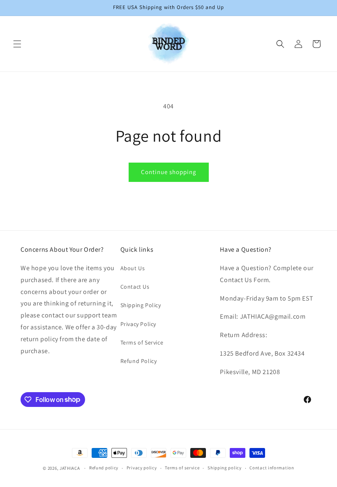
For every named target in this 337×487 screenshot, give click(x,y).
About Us (132, 268)
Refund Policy (138, 361)
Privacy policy (142, 468)
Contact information (271, 468)
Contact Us (135, 286)
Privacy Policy (138, 324)
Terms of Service (142, 342)
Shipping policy (225, 468)
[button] (17, 44)
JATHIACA (70, 468)
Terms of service (182, 468)
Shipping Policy (140, 305)
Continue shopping (168, 172)
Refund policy (103, 468)
